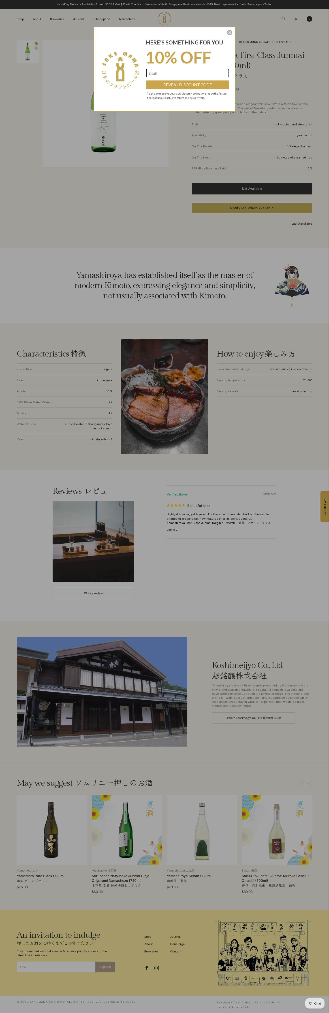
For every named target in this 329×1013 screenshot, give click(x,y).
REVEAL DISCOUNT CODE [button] (187, 84)
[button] (229, 32)
